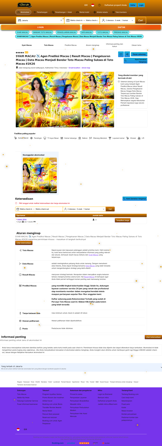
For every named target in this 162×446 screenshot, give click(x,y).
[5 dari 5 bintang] (20, 52)
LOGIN (40, 26)
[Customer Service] (99, 5)
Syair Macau (93, 255)
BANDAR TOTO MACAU (42, 32)
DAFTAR (121, 26)
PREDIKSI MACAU (121, 32)
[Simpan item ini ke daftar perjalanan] (121, 54)
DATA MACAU (86, 32)
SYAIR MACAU (22, 32)
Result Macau (89, 277)
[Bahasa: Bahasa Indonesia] (93, 5)
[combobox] (40, 20)
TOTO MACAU (102, 32)
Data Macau (90, 266)
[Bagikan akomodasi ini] (127, 54)
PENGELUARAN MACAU (66, 32)
